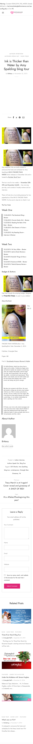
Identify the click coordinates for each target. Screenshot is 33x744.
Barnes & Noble (25, 361)
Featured (18, 632)
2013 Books (14, 467)
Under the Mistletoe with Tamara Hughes (15, 677)
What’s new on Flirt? (9, 720)
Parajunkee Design (9, 296)
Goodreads (10, 361)
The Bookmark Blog (18, 215)
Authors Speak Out (12, 56)
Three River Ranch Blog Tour (11, 635)
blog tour (7, 470)
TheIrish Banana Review (18, 264)
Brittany (10, 73)
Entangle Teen (24, 470)
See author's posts (7, 446)
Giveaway (15, 473)
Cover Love (14, 717)
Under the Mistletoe (17, 674)
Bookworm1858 (16, 262)
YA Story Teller (15, 249)
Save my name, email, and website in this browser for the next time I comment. (16, 577)
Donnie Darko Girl (17, 220)
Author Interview (16, 54)
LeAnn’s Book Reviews (18, 252)
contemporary (15, 470)
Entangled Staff (7, 638)
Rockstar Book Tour (14, 177)
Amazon (16, 361)
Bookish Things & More (18, 257)
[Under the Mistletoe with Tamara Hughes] (16, 660)
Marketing (6, 723)
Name (6, 543)
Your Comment (8, 525)
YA (20, 473)
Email (5, 553)
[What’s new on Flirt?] (16, 697)
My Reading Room (17, 232)
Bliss (3, 632)
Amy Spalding (23, 467)
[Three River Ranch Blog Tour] (16, 616)
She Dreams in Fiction (18, 227)
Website (6, 564)
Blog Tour (25, 56)
